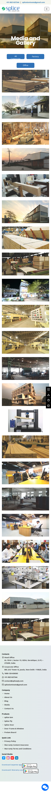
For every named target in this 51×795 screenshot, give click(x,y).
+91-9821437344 (12, 2)
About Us (8, 697)
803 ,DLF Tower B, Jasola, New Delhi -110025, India (25, 668)
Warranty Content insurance (16, 745)
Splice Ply (8, 721)
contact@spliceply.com (13, 681)
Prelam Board (10, 732)
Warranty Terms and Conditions (17, 749)
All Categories (16, 57)
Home (6, 693)
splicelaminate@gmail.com (33, 2)
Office (25, 65)
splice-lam (8, 717)
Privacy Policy (10, 741)
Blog (6, 701)
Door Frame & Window (14, 728)
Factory (35, 56)
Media (7, 705)
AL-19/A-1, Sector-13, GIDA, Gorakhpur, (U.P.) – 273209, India (23, 660)
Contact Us (9, 708)
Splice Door (9, 725)
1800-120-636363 (11, 673)
